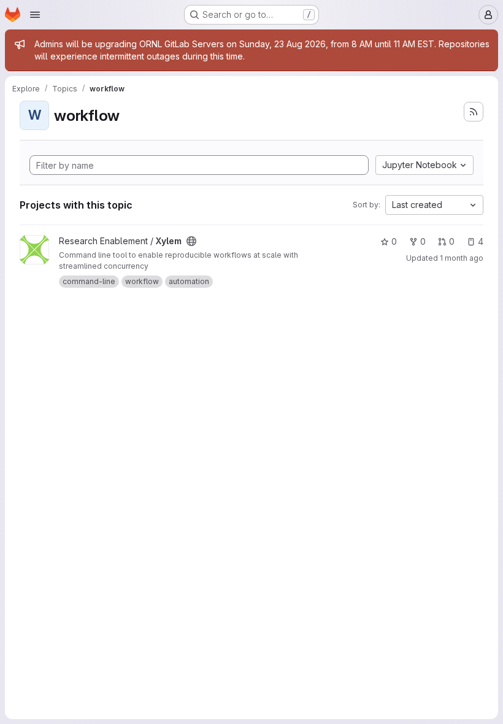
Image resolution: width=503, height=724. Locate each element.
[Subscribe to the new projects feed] (473, 111)
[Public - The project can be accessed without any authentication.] (191, 241)
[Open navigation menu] (35, 15)
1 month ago (461, 258)
